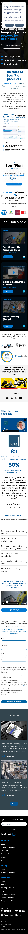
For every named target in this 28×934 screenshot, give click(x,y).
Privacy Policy (5, 922)
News (3, 881)
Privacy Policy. (22, 686)
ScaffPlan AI (14, 88)
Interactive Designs (8, 894)
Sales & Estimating (11, 83)
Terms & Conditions (6, 924)
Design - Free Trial (7, 901)
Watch (8, 257)
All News (14, 804)
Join (14, 829)
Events (3, 884)
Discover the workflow (12, 46)
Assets (24, 86)
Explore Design (14, 610)
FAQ (2, 891)
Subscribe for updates (14, 701)
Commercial (14, 86)
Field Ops (5, 86)
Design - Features (7, 898)
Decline (19, 25)
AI (2, 860)
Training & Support (8, 888)
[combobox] (14, 663)
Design (21, 83)
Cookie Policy (5, 926)
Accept (9, 25)
